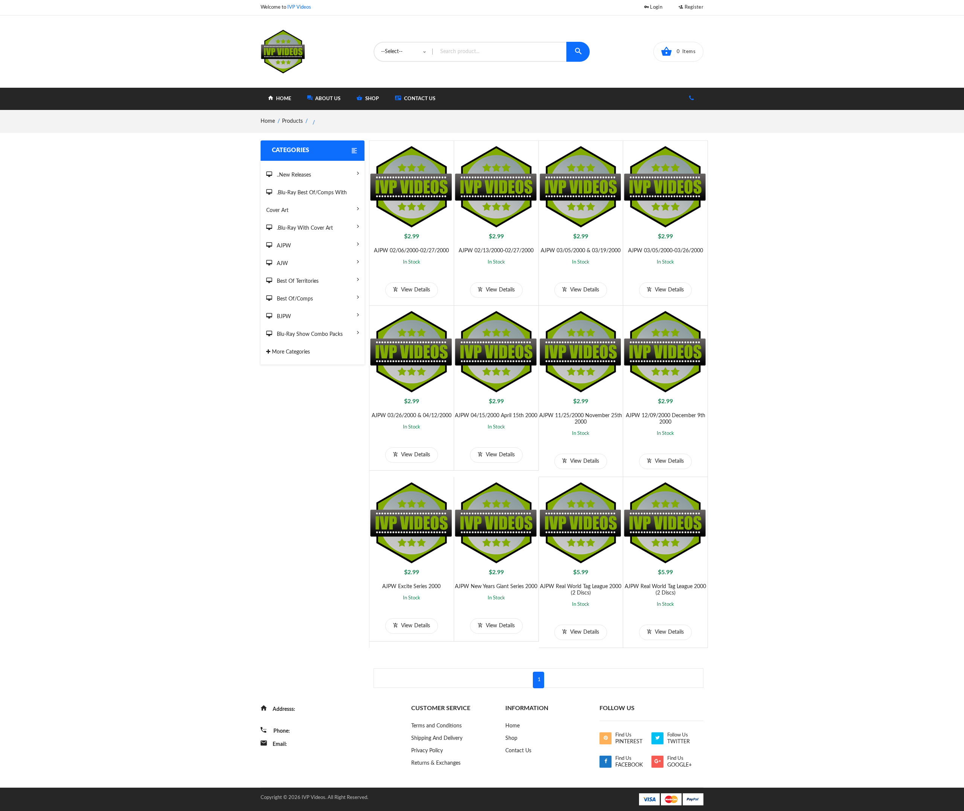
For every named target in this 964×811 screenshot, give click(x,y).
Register (693, 7)
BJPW (283, 316)
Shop (511, 738)
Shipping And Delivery (436, 738)
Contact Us (419, 98)
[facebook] (605, 762)
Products (292, 121)
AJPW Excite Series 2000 (411, 586)
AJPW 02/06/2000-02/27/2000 (411, 250)
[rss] (605, 738)
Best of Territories (297, 281)
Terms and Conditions (436, 726)
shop (371, 98)
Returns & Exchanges (436, 763)
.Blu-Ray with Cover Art (304, 228)
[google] (657, 762)
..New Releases (293, 175)
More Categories (290, 352)
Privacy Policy (427, 750)
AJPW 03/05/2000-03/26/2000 (665, 250)
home (283, 98)
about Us (327, 98)
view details (415, 290)
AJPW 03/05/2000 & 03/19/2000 (581, 250)
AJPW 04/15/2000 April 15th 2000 (496, 415)
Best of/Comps (294, 299)
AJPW (283, 245)
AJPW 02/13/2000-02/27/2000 (496, 250)
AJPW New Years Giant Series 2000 (496, 586)
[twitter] (657, 738)
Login (655, 7)
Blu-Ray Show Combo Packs (309, 334)
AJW (281, 263)
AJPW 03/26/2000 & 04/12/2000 (411, 415)
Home (512, 726)
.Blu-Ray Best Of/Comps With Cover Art (306, 201)
